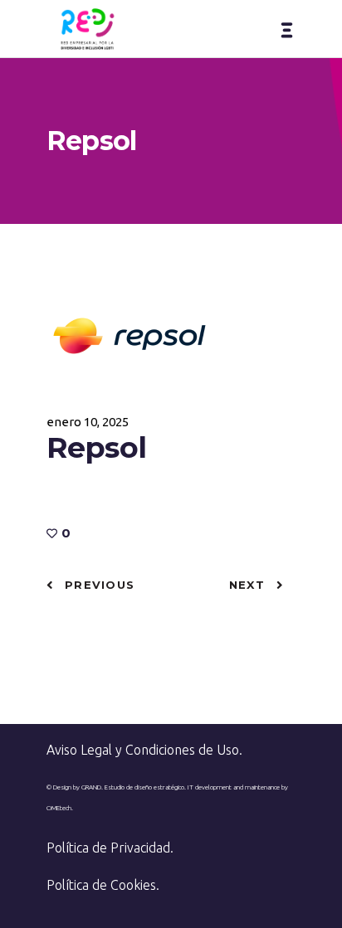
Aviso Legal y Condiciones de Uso (142, 749)
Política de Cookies (101, 884)
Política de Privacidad (108, 847)
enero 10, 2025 (87, 422)
